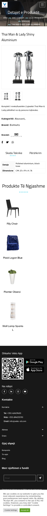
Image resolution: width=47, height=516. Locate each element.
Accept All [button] (25, 510)
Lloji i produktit (36, 18)
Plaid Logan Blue (12, 258)
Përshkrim (35, 153)
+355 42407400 (14, 413)
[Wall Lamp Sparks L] (13, 311)
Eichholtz (15, 125)
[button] (23, 407)
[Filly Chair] (12, 208)
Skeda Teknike (14, 153)
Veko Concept (18, 18)
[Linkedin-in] (11, 391)
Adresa (5, 430)
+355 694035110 (16, 417)
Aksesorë (26, 21)
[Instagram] (18, 391)
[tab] (14, 153)
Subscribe (40, 478)
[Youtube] (25, 391)
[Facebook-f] (4, 391)
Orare (4, 436)
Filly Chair (12, 224)
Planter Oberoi (12, 292)
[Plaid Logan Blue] (13, 242)
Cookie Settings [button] (11, 510)
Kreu (5, 18)
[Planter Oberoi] (12, 277)
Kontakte (5, 407)
